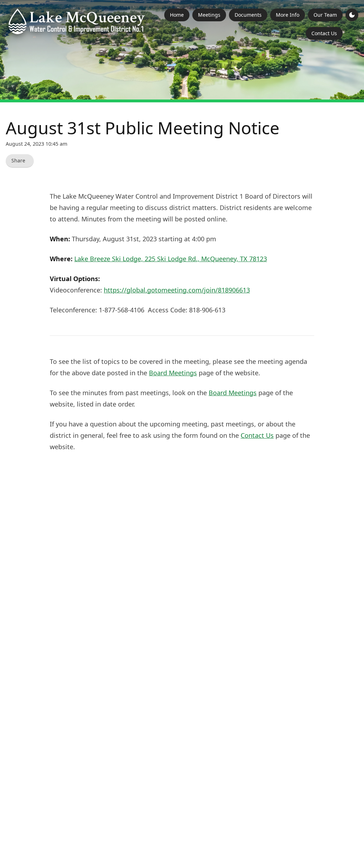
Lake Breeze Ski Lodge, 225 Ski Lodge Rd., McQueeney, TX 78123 (170, 258)
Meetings (209, 14)
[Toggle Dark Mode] (352, 15)
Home (177, 14)
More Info (287, 14)
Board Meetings (173, 373)
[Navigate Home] (77, 21)
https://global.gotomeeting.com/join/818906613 (177, 290)
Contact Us (324, 33)
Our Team (325, 14)
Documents (248, 14)
